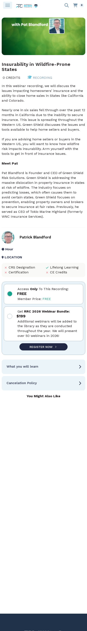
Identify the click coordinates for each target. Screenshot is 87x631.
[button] (43, 367)
